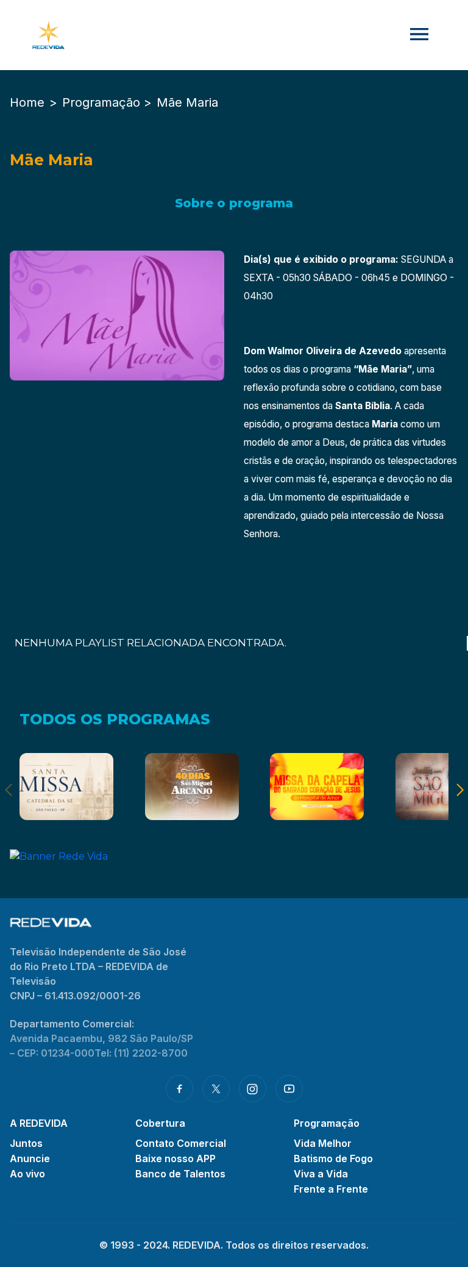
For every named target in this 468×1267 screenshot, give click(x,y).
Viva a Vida (321, 1174)
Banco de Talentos (180, 1174)
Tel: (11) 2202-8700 (141, 1053)
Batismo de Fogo (333, 1158)
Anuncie (30, 1158)
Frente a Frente (331, 1189)
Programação (327, 1123)
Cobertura (160, 1123)
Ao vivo (27, 1174)
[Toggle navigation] (419, 35)
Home (27, 102)
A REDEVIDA (39, 1123)
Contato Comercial (180, 1143)
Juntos (26, 1143)
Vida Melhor (323, 1143)
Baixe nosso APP (175, 1158)
